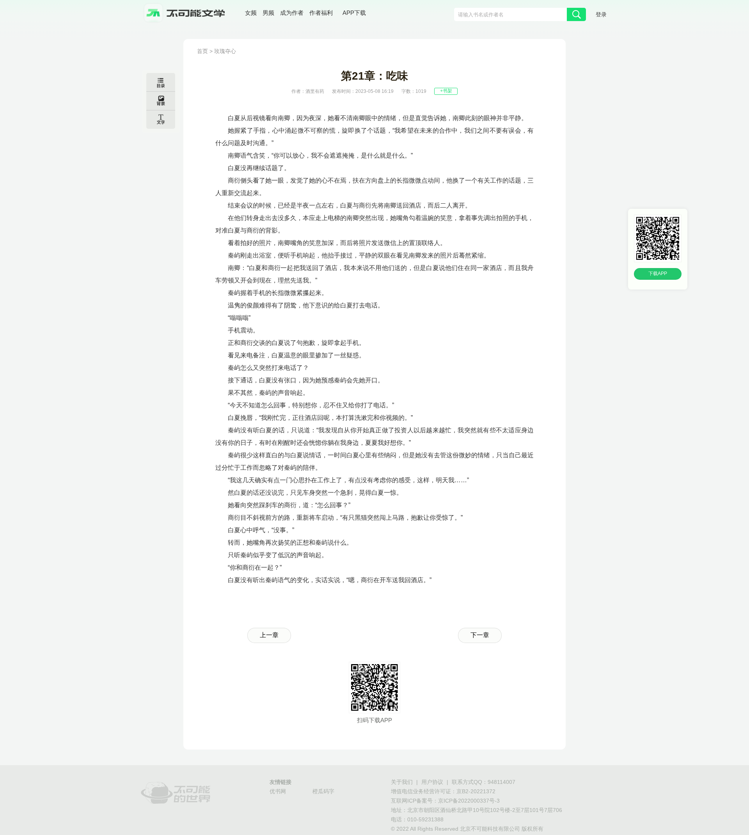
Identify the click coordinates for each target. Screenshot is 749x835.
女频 (251, 13)
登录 (601, 15)
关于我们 (402, 782)
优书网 (278, 792)
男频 (268, 13)
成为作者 (292, 13)
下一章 (479, 635)
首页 (202, 52)
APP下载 (354, 13)
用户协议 (432, 782)
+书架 (446, 91)
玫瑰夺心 (225, 52)
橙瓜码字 (323, 792)
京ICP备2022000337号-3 (469, 801)
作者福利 (321, 13)
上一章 (269, 635)
